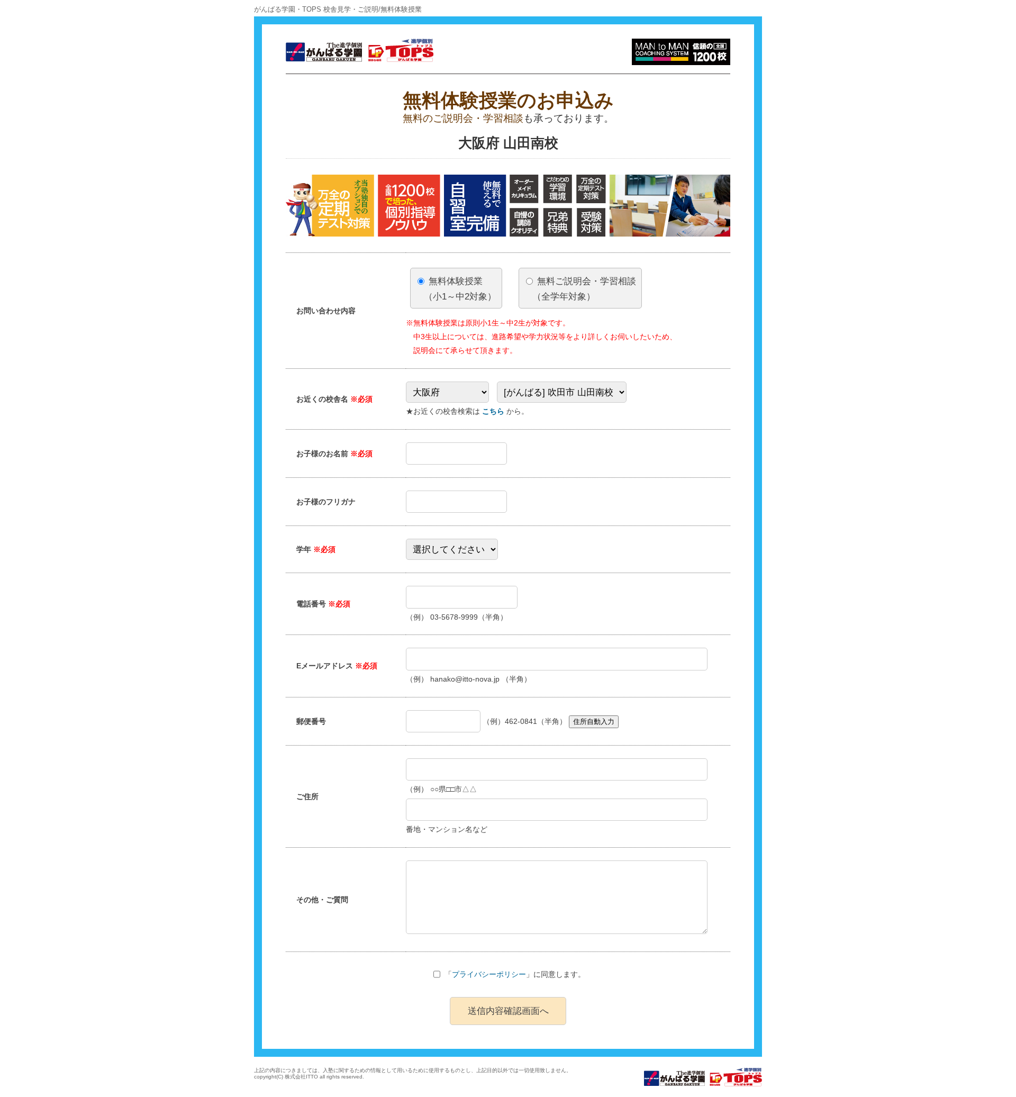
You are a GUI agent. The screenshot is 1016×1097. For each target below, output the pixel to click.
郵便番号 (311, 721)
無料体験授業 (460, 289)
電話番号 (323, 604)
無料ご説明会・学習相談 (584, 289)
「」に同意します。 (514, 974)
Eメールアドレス (336, 665)
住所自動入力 (593, 722)
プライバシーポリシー (489, 974)
